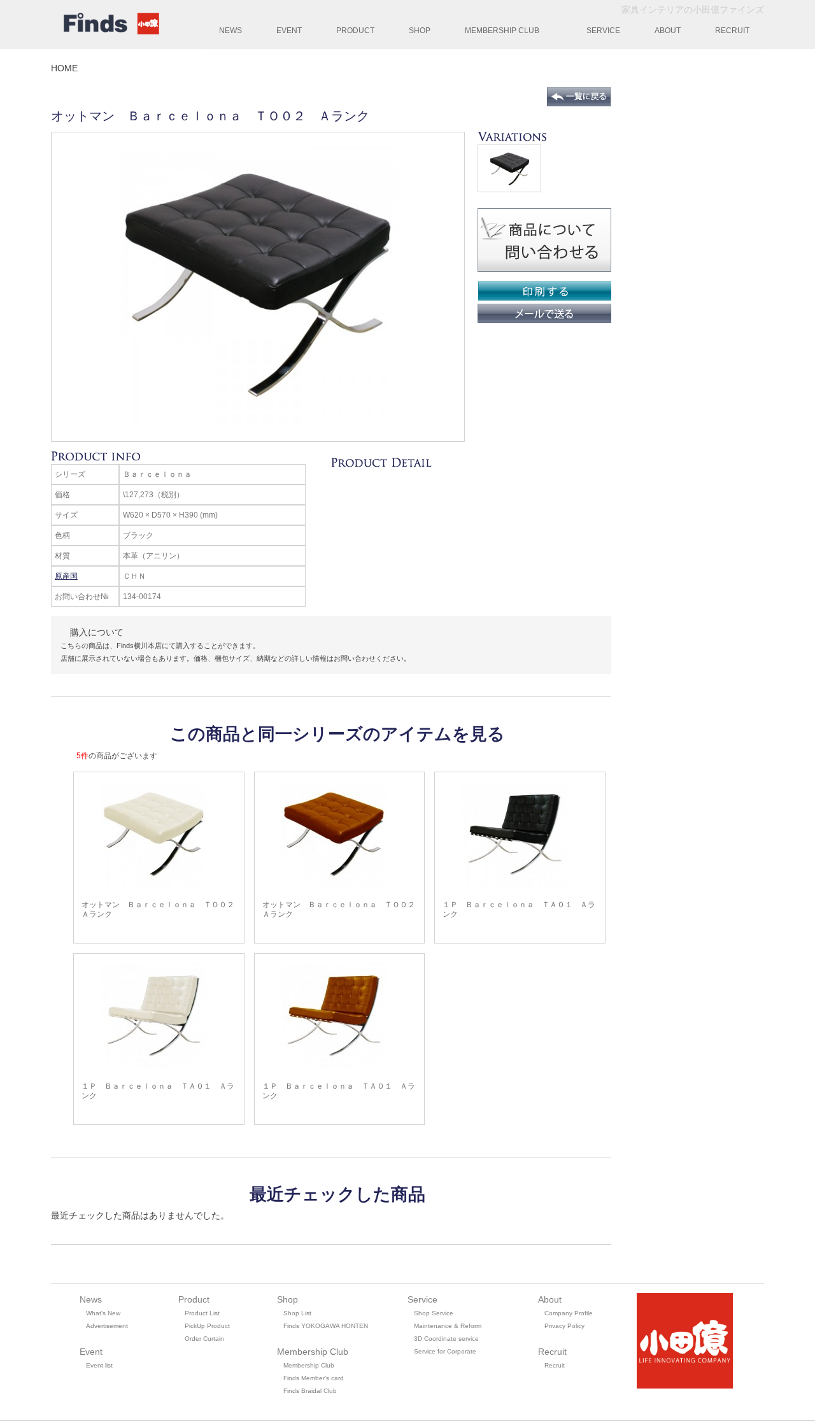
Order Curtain (204, 1338)
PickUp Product (207, 1325)
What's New (103, 1313)
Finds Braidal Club (310, 1390)
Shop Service (433, 1313)
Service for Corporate (445, 1351)
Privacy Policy (564, 1325)
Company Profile (568, 1313)
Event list (99, 1365)
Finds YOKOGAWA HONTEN (325, 1325)
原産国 (66, 576)
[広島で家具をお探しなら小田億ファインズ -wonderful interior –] (108, 25)
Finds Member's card (313, 1378)
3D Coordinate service (446, 1338)
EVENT (289, 30)
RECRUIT (732, 30)
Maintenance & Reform (447, 1325)
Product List (202, 1313)
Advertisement (107, 1325)
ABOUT (668, 30)
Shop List (297, 1313)
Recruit (554, 1365)
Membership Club (308, 1365)
